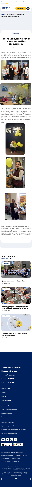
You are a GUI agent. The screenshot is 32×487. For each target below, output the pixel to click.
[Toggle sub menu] (28, 8)
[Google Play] (18, 445)
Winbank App (20, 8)
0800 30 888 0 (16, 458)
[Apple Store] (6, 445)
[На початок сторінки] (16, 479)
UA (28, 2)
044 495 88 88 (5, 458)
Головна (3, 14)
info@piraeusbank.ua (21, 455)
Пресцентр (4, 258)
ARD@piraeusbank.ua (7, 455)
